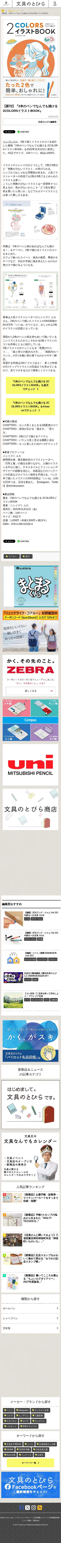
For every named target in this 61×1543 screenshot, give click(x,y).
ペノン (10, 1410)
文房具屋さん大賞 (47, 1444)
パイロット (53, 959)
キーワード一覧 (29, 1463)
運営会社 (36, 1521)
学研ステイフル (30, 1426)
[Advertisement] (30, 863)
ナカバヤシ (12, 1421)
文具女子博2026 (14, 1444)
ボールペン (9, 1308)
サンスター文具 (30, 959)
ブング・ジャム (36, 919)
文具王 (35, 979)
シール (27, 919)
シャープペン (42, 959)
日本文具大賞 (42, 1449)
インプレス (9, 141)
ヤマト (46, 1000)
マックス (28, 979)
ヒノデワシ (24, 1415)
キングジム (40, 1421)
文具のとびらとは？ (7, 1517)
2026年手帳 (24, 1449)
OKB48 (10, 1449)
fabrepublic (23, 1410)
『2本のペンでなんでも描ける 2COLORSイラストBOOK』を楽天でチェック (30, 385)
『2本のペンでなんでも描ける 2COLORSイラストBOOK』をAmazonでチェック (30, 406)
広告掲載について (40, 1517)
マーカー (12, 556)
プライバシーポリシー (24, 1517)
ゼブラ (26, 1421)
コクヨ (10, 1415)
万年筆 (40, 939)
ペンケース (26, 1455)
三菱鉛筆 (54, 1000)
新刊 (27, 556)
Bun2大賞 (11, 1455)
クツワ (27, 1000)
